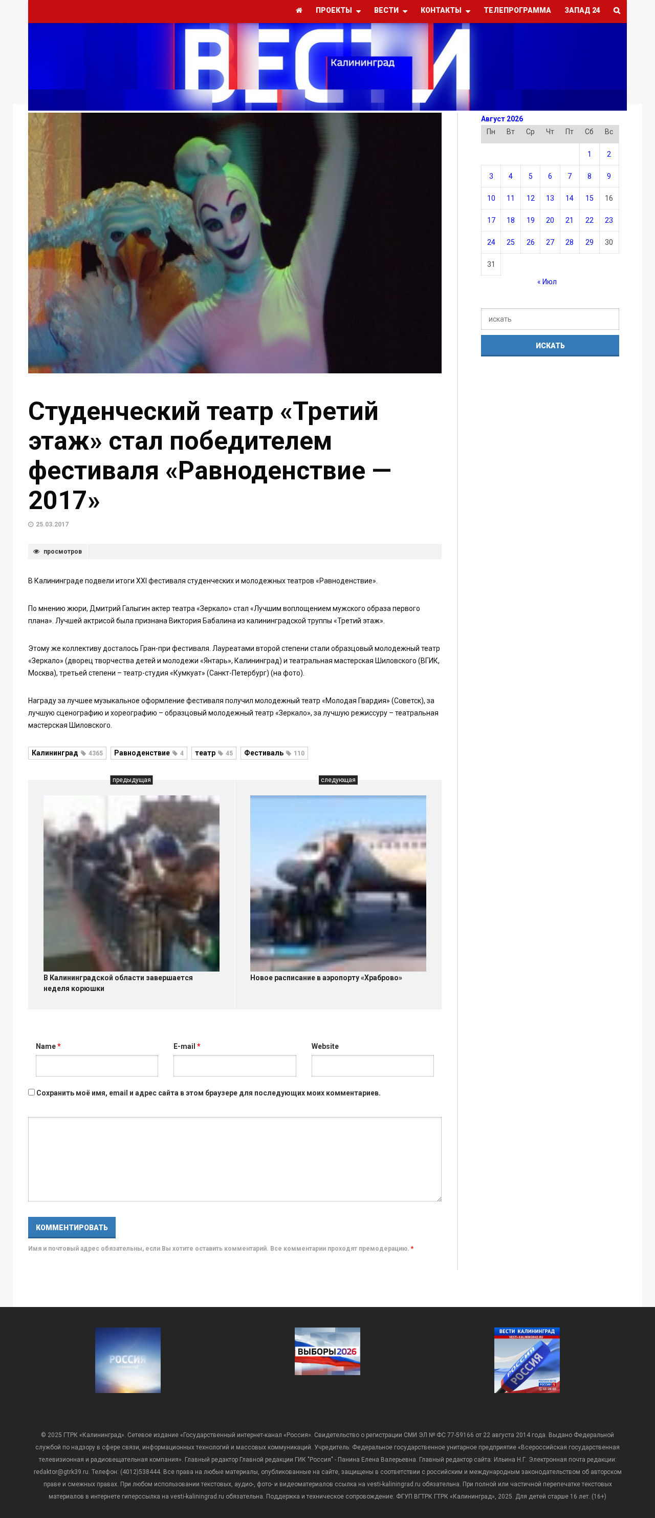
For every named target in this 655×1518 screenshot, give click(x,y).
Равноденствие (149, 753)
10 (491, 198)
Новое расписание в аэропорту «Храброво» (326, 978)
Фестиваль (274, 753)
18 (511, 220)
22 (589, 220)
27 (550, 242)
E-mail (187, 1046)
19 (531, 220)
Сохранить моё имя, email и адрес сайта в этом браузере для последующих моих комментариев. (208, 1093)
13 (550, 198)
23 (609, 220)
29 (589, 242)
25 (511, 242)
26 (531, 242)
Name (48, 1046)
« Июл (547, 282)
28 (569, 242)
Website (325, 1046)
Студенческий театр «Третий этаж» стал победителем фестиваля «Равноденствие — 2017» (209, 455)
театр (214, 753)
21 (569, 220)
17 (491, 220)
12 (531, 198)
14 (569, 198)
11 (511, 198)
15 (589, 198)
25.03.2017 (52, 524)
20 (550, 220)
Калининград (67, 753)
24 (491, 242)
